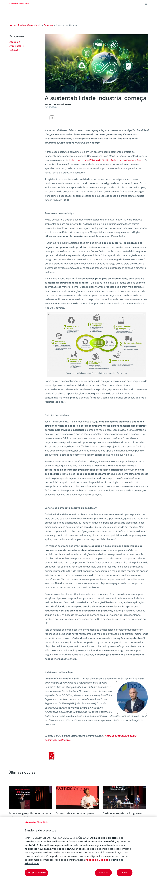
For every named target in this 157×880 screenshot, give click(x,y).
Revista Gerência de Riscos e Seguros (29, 25)
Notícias (13, 49)
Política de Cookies (96, 859)
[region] (78, 848)
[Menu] (146, 3)
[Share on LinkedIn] (52, 117)
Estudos (48, 25)
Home (12, 25)
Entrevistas (15, 45)
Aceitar (124, 872)
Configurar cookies (36, 872)
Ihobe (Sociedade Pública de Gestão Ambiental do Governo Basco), (106, 160)
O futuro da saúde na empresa (75, 813)
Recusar (103, 872)
